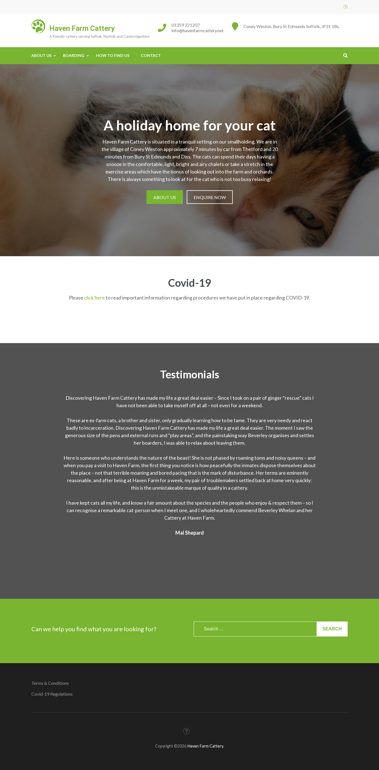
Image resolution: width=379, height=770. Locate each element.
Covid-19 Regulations (52, 693)
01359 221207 (185, 24)
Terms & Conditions (50, 683)
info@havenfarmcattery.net (197, 30)
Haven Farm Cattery (82, 28)
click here (94, 298)
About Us (41, 55)
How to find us (112, 55)
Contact (151, 55)
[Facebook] (345, 6)
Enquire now (210, 197)
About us (164, 197)
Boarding (73, 55)
